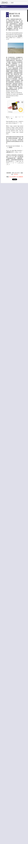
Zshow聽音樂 (19, 176)
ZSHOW (16, 174)
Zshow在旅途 (12, 176)
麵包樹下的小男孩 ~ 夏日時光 (14, 14)
